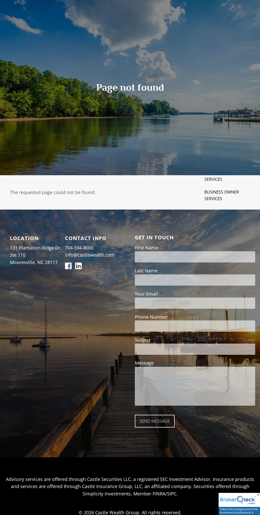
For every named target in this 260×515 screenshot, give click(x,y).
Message (167, 363)
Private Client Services (219, 176)
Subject (166, 340)
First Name (146, 248)
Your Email (169, 294)
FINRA (159, 494)
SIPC (171, 494)
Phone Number (174, 317)
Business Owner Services (221, 195)
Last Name (146, 271)
